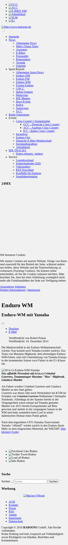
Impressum (34, 289)
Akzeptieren (7, 286)
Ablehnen (20, 286)
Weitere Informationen (13, 289)
